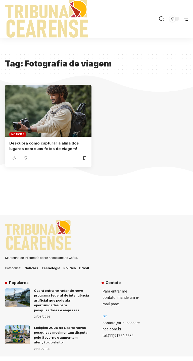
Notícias (17, 134)
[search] (161, 19)
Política (69, 268)
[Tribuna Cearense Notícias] (46, 19)
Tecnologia (50, 268)
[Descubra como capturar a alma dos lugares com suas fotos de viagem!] (48, 110)
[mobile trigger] (183, 19)
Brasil (84, 268)
